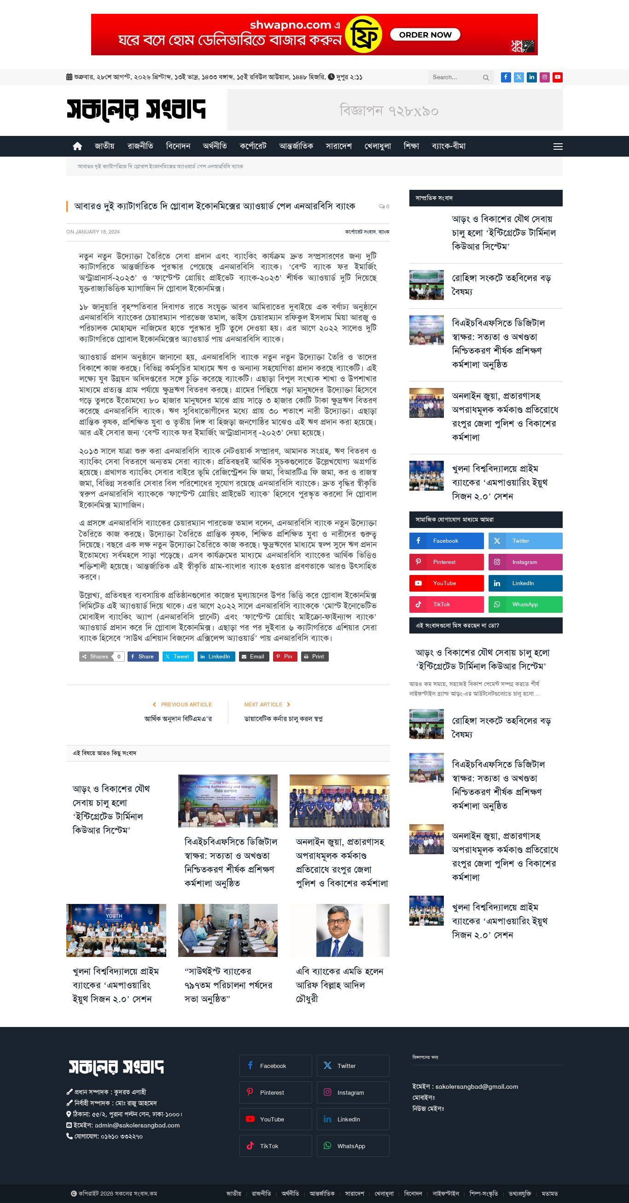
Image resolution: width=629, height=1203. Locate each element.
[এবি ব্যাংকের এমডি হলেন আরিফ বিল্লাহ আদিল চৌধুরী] (340, 930)
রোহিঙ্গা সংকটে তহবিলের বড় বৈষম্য (501, 285)
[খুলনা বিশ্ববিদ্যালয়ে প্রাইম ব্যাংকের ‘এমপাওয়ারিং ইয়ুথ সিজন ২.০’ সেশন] (116, 930)
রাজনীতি (140, 146)
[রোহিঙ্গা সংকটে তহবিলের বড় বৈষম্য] (426, 285)
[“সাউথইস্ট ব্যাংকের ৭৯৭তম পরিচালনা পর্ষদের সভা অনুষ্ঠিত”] (228, 930)
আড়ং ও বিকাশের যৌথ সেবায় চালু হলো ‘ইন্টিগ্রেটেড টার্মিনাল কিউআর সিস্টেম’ (111, 809)
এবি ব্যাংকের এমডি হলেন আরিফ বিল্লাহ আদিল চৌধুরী (339, 985)
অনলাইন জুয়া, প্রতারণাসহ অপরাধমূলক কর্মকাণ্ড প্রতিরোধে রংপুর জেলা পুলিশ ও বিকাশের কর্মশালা (342, 862)
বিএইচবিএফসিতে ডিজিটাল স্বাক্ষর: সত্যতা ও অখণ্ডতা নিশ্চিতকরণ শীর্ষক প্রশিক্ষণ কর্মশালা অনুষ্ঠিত (231, 862)
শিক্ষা (411, 146)
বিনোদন (178, 146)
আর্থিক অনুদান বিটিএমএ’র (178, 718)
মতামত (550, 1193)
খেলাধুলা (378, 146)
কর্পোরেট (253, 146)
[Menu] (558, 146)
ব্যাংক (384, 232)
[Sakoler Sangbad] (136, 110)
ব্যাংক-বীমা (449, 146)
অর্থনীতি (215, 146)
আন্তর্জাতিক (296, 146)
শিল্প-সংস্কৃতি (484, 1193)
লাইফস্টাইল (446, 1193)
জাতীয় (105, 146)
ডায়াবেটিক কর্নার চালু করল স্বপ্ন (283, 718)
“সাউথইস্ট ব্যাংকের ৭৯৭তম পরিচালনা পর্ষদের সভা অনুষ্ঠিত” (229, 985)
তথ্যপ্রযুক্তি (520, 1193)
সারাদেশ (339, 146)
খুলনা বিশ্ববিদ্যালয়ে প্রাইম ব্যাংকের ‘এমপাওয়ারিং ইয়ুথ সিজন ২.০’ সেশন (116, 985)
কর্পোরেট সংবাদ (360, 232)
